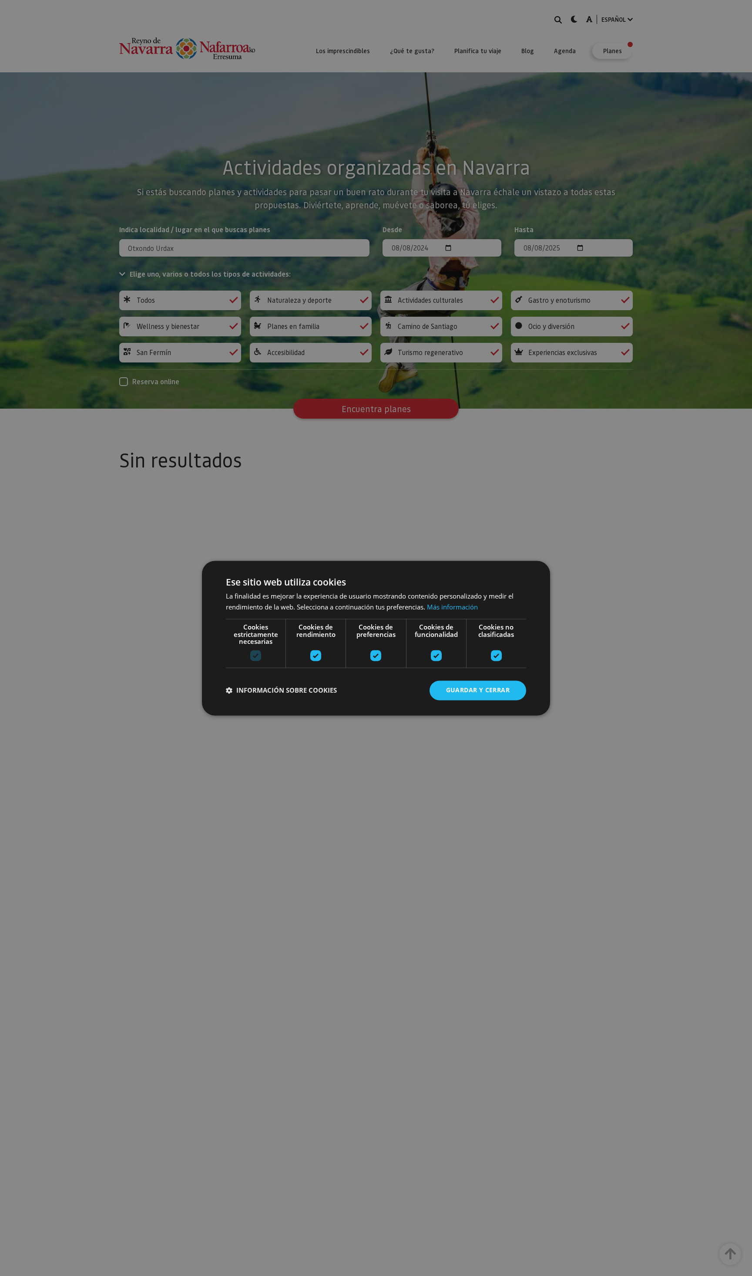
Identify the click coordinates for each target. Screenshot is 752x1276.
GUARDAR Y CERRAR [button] (478, 690)
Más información (452, 606)
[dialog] (376, 638)
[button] (281, 690)
